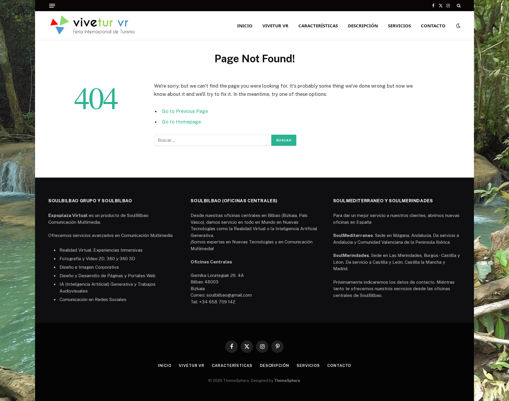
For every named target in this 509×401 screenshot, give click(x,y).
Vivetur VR (275, 26)
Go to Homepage (181, 122)
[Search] (458, 5)
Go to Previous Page (185, 111)
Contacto (433, 26)
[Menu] (52, 5)
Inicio (244, 26)
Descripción (363, 26)
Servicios (399, 26)
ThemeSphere (287, 380)
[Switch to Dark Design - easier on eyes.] (458, 25)
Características (318, 26)
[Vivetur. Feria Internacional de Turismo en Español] (93, 25)
